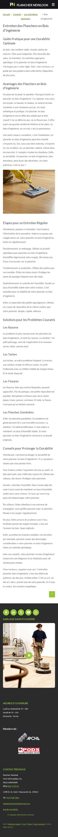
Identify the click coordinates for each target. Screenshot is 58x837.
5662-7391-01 (13, 786)
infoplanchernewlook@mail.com (16, 804)
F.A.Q (24, 824)
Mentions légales (14, 824)
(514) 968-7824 (12, 798)
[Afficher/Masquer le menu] (53, 4)
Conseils (17, 14)
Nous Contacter (39, 824)
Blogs (30, 824)
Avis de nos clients (10, 809)
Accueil (6, 14)
